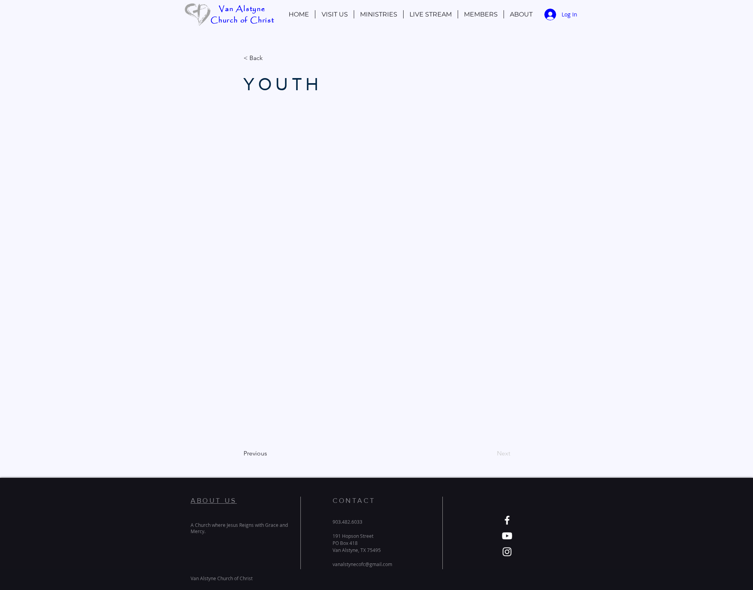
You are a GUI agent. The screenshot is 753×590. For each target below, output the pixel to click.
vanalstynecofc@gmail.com (362, 564)
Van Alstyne (242, 9)
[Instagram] (507, 551)
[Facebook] (507, 520)
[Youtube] (507, 536)
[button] (481, 14)
